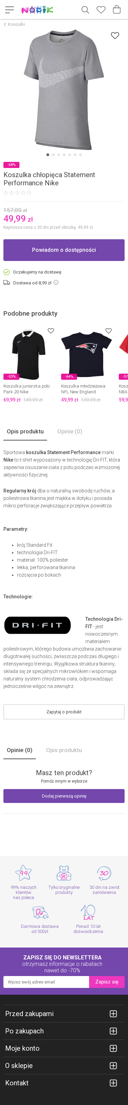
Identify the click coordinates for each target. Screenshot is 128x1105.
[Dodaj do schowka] (115, 35)
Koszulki (16, 24)
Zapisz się (106, 982)
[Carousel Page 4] (64, 154)
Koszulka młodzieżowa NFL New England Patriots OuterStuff (83, 391)
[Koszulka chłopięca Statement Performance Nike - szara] (64, 90)
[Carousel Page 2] (53, 154)
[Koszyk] (116, 9)
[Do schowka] (51, 331)
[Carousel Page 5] (69, 154)
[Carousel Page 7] (80, 154)
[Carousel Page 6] (75, 154)
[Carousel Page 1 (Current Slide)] (47, 154)
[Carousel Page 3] (58, 154)
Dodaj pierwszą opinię (64, 796)
